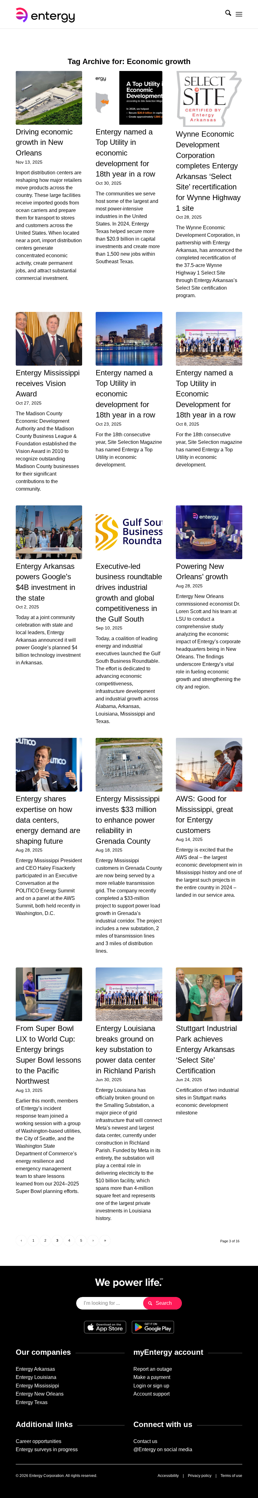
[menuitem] (225, 14)
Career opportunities (38, 1441)
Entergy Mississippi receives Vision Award (48, 383)
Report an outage (152, 1369)
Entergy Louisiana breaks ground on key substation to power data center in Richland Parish (125, 1049)
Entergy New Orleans (40, 1394)
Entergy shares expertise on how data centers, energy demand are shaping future (48, 819)
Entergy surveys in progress (47, 1449)
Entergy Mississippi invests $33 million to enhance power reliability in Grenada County (128, 819)
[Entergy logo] (46, 14)
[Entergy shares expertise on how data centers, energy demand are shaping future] (49, 765)
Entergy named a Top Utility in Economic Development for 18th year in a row (205, 393)
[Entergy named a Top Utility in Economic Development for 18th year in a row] (209, 339)
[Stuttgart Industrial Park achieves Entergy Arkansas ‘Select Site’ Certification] (209, 994)
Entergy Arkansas (35, 1369)
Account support (151, 1394)
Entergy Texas (32, 1402)
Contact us (145, 1441)
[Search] (225, 14)
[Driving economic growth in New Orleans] (49, 98)
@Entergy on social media (162, 1449)
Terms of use (231, 1475)
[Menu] (239, 14)
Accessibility (168, 1475)
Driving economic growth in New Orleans (44, 142)
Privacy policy (199, 1475)
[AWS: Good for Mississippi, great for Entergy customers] (209, 765)
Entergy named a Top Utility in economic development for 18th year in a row (125, 153)
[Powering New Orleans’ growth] (209, 532)
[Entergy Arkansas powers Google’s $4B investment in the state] (49, 532)
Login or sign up (151, 1385)
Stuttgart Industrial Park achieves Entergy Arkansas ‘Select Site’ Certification (206, 1049)
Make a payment (151, 1377)
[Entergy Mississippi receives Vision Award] (49, 339)
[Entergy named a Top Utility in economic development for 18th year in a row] (129, 98)
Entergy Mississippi (37, 1385)
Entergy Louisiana (36, 1377)
